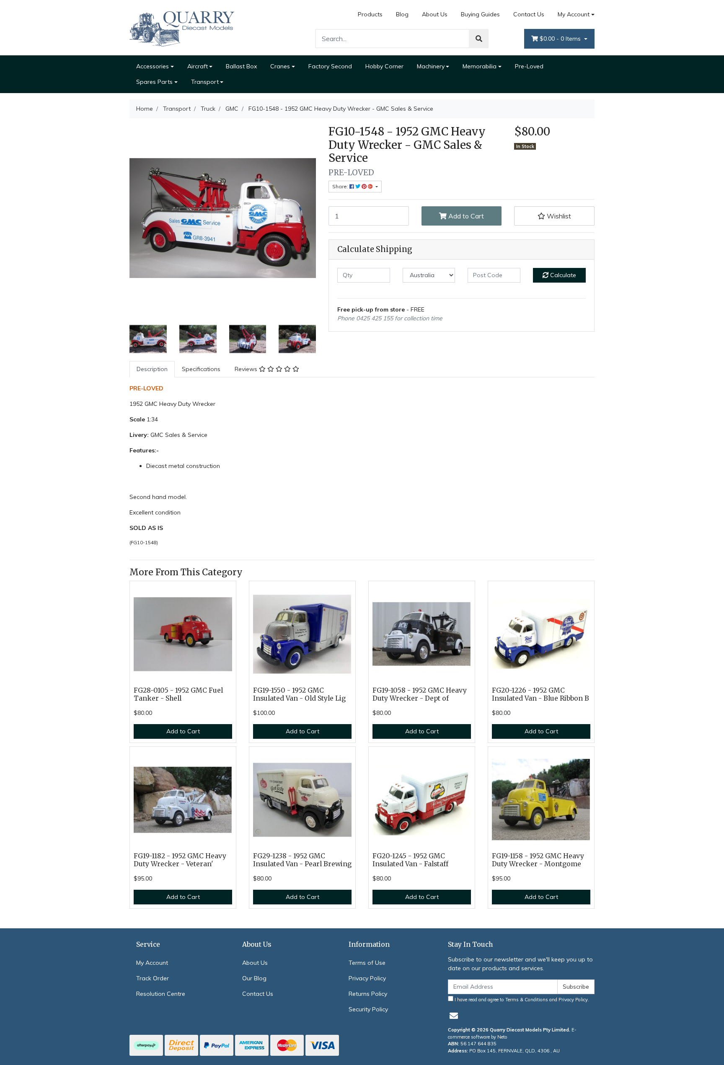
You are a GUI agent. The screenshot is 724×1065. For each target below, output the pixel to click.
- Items (561, 38)
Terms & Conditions (526, 1000)
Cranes (280, 66)
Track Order (152, 978)
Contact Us (528, 14)
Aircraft (197, 66)
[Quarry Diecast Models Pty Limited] (181, 27)
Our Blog (254, 978)
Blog (402, 14)
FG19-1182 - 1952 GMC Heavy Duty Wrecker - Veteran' (180, 860)
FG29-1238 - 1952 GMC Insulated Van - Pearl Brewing (302, 860)
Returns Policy (368, 993)
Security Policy (368, 1009)
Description (152, 369)
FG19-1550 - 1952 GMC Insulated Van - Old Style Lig (299, 694)
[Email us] (454, 1015)
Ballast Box (241, 66)
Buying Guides (480, 14)
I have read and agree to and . (521, 1000)
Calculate (562, 275)
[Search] (479, 38)
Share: (340, 186)
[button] (554, 216)
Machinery (431, 66)
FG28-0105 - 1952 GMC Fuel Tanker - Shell (178, 694)
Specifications (201, 369)
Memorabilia (479, 66)
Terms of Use (367, 962)
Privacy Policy (367, 978)
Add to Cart (465, 216)
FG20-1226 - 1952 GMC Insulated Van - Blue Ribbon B (540, 694)
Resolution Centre (160, 993)
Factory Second (330, 66)
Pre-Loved (529, 66)
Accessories (152, 66)
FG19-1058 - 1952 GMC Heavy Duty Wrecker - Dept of (419, 694)
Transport (205, 82)
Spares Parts (154, 82)
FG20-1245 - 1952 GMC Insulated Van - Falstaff (410, 860)
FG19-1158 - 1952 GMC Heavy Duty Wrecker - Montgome (538, 860)
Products (370, 14)
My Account (574, 14)
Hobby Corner (384, 66)
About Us (434, 14)
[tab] (152, 369)
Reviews (247, 369)
